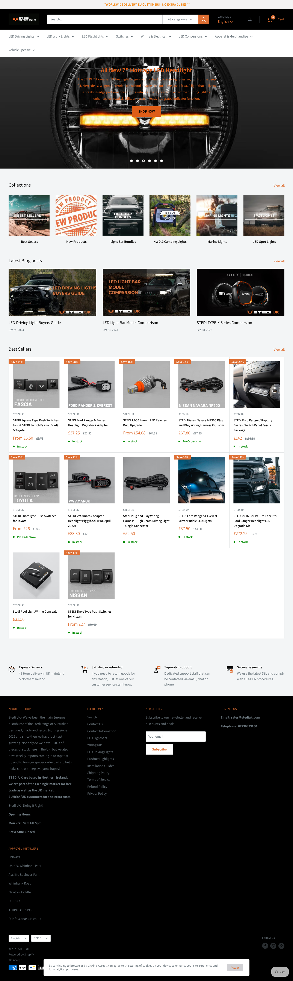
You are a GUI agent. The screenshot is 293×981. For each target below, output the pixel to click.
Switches (122, 36)
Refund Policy (97, 786)
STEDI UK (18, 510)
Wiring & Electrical (153, 36)
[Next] (284, 215)
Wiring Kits (95, 745)
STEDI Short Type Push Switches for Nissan (89, 613)
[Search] (203, 19)
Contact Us (95, 724)
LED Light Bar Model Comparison (130, 322)
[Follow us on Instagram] (273, 946)
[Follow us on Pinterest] (281, 946)
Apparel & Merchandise (231, 36)
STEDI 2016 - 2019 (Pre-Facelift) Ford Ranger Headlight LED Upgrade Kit (255, 521)
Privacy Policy (97, 793)
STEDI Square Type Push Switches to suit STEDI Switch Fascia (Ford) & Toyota (36, 425)
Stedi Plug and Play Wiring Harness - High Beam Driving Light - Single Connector (146, 521)
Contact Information (101, 731)
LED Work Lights (58, 36)
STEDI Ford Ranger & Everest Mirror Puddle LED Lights (197, 518)
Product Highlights (100, 758)
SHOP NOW (272, 147)
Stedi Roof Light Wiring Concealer (36, 611)
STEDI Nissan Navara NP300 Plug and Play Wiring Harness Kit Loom (201, 422)
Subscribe (159, 749)
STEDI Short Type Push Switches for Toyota (34, 518)
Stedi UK (18, 414)
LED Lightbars (97, 738)
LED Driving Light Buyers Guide (35, 322)
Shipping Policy (98, 772)
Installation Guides (100, 766)
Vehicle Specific (19, 50)
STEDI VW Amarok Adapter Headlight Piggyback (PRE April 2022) (89, 521)
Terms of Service (98, 779)
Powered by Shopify (21, 954)
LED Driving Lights (21, 36)
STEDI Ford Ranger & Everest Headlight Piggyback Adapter (88, 422)
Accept (235, 967)
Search (92, 717)
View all (279, 185)
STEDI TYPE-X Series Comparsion (224, 322)
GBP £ (37, 938)
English (15, 938)
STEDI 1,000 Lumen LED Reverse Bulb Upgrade (145, 422)
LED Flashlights (93, 36)
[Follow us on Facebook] (265, 946)
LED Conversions (191, 36)
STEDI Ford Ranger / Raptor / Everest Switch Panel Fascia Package (253, 425)
